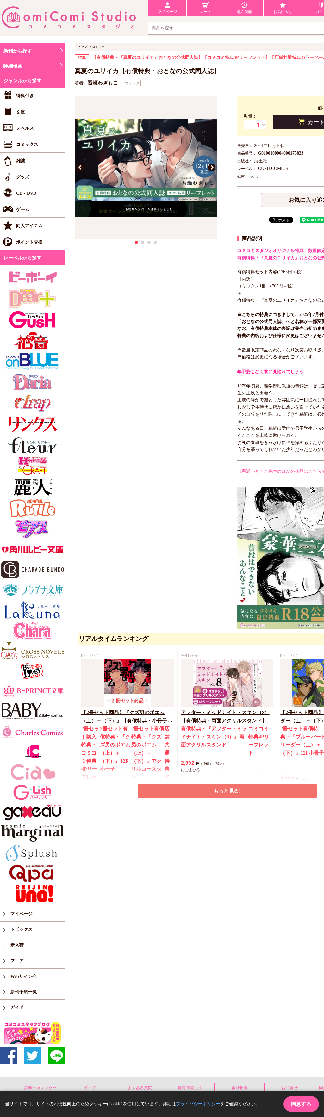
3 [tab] (149, 242)
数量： (250, 116)
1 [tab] (136, 242)
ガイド (90, 1087)
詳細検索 (12, 65)
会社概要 (240, 1087)
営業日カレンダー (40, 1087)
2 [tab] (142, 242)
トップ (82, 46)
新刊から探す (17, 50)
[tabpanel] (146, 167)
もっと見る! (227, 790)
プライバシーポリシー (198, 1104)
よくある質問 (140, 1087)
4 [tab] (155, 242)
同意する (301, 1104)
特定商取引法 (190, 1087)
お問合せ (289, 1087)
